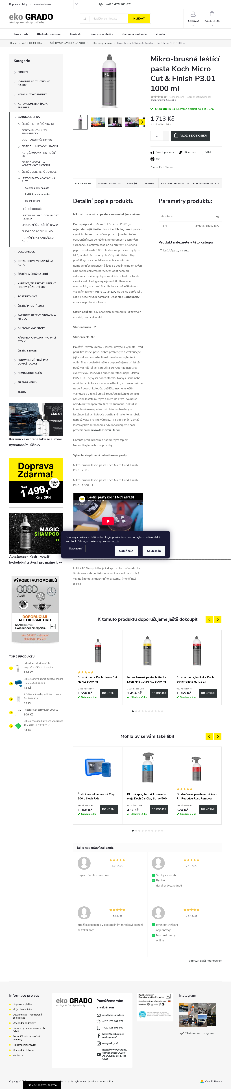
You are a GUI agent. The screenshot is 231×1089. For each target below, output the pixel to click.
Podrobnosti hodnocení (199, 97)
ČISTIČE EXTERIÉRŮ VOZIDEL (39, 172)
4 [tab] (142, 711)
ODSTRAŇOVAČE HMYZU (37, 140)
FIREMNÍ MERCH (28, 382)
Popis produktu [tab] (84, 183)
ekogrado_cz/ (110, 1043)
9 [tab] (159, 711)
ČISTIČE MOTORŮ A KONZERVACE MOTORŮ (36, 164)
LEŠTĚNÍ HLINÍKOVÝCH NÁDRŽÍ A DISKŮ (40, 217)
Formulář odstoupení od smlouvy (26, 1038)
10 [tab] (162, 711)
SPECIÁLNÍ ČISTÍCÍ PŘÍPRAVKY (40, 225)
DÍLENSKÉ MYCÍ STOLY (31, 328)
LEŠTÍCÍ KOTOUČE (32, 209)
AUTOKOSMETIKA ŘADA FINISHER (32, 105)
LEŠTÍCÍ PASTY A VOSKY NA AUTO (38, 180)
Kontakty (18, 1055)
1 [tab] (133, 711)
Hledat (139, 19)
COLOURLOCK (26, 251)
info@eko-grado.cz (113, 1015)
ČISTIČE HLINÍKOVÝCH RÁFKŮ (40, 146)
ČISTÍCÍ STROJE (27, 350)
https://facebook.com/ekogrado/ (113, 1035)
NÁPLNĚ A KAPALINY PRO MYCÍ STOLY (37, 339)
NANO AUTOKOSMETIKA (32, 94)
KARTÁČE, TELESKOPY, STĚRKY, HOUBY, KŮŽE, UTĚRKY (37, 285)
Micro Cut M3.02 (106, 292)
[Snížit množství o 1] (166, 138)
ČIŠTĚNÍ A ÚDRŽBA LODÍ (33, 274)
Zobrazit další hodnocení (204, 961)
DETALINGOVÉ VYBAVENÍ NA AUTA (35, 262)
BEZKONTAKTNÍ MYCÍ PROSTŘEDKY (34, 132)
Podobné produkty (204, 183)
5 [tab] (146, 711)
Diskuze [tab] (149, 183)
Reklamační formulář (24, 1045)
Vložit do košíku (193, 136)
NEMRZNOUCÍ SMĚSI (30, 373)
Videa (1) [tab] (132, 183)
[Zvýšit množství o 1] (166, 133)
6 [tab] (149, 711)
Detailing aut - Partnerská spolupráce (27, 1016)
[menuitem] (21, 34)
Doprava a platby (18, 4)
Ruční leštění (32, 200)
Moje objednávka (42, 4)
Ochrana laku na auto (37, 188)
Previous (209, 619)
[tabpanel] (98, 667)
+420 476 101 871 (112, 1021)
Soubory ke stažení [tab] (109, 183)
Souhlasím (154, 551)
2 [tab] (136, 711)
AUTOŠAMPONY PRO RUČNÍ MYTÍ (39, 154)
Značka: (162, 167)
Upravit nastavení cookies (100, 1081)
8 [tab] (155, 711)
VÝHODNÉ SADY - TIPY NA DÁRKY (34, 83)
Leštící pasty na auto (37, 194)
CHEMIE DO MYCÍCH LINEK (37, 231)
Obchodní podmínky (24, 1023)
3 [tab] (139, 711)
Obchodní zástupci (23, 1050)
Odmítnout (126, 551)
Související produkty (173, 183)
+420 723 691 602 (112, 1027)
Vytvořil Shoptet (213, 1081)
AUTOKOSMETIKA (29, 117)
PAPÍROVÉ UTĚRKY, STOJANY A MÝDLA (37, 317)
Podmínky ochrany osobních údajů (29, 1030)
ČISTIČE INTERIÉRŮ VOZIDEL (39, 124)
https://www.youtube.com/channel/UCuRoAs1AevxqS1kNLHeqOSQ (114, 1054)
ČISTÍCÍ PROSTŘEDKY (31, 306)
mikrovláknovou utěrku (105, 430)
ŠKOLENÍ (23, 72)
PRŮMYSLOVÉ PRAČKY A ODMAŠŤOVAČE (33, 361)
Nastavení (75, 548)
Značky (22, 392)
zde (116, 541)
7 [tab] (152, 711)
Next (217, 619)
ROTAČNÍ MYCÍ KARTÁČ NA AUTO (38, 239)
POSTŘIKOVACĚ (27, 296)
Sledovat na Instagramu (200, 1033)
